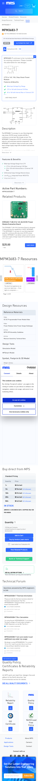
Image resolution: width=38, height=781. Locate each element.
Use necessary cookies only (19, 412)
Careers (29, 742)
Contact (29, 746)
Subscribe (28, 776)
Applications (8, 742)
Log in (27, 5)
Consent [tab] (7, 373)
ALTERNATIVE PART (23, 43)
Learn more (30, 245)
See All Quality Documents (15, 683)
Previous (1, 278)
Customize (18, 406)
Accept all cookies (19, 400)
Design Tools (8, 746)
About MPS (29, 738)
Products (8, 738)
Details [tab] (19, 373)
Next (37, 278)
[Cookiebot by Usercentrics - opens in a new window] (27, 367)
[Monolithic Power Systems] (10, 3)
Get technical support (9, 659)
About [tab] (31, 373)
